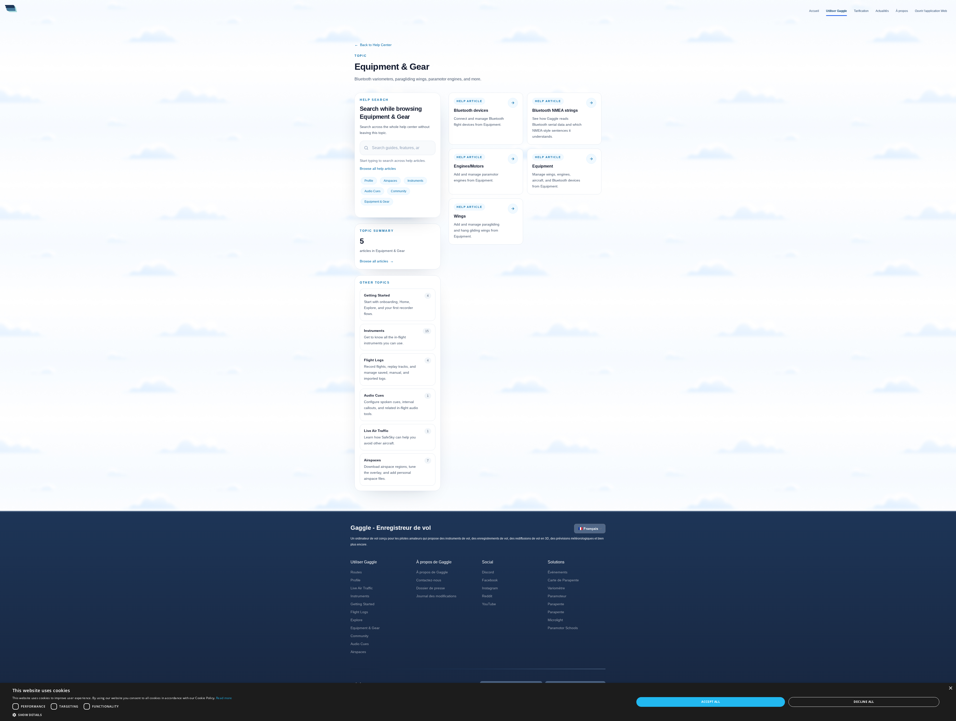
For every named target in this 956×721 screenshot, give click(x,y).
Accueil (814, 11)
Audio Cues (372, 191)
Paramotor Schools (563, 628)
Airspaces (390, 180)
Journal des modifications (436, 596)
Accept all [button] (710, 702)
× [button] (950, 688)
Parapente (556, 604)
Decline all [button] (864, 702)
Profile (368, 180)
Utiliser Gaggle (836, 11)
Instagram (490, 588)
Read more (224, 698)
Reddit (487, 596)
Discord (488, 572)
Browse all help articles (378, 169)
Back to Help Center (373, 45)
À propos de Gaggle (432, 572)
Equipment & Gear (376, 201)
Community (398, 191)
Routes (356, 572)
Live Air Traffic (362, 588)
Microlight (555, 620)
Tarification (861, 11)
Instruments (415, 180)
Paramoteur (557, 596)
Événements (557, 572)
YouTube (489, 604)
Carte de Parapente (563, 580)
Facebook (490, 580)
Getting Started (362, 604)
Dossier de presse (430, 588)
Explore (356, 620)
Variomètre (556, 588)
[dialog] (478, 702)
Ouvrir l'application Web (931, 11)
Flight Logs (359, 612)
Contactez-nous (428, 580)
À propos (902, 11)
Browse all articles (377, 261)
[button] (122, 714)
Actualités (882, 11)
